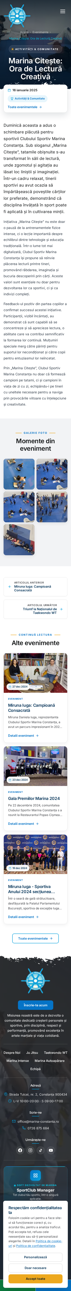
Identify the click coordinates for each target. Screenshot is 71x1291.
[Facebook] (20, 1150)
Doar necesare (35, 1268)
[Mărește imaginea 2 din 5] (52, 474)
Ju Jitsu (32, 1053)
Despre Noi (12, 1053)
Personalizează (35, 1257)
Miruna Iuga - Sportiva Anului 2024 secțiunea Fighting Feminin (29, 889)
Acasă (24, 32)
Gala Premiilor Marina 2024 (34, 798)
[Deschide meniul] (62, 11)
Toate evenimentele (22, 107)
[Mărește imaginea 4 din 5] (52, 506)
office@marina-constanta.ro (38, 1121)
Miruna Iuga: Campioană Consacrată (31, 708)
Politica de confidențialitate (35, 1246)
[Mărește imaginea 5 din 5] (19, 539)
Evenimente (40, 32)
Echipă (35, 1069)
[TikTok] (41, 1150)
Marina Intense (18, 1061)
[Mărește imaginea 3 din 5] (19, 506)
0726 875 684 (38, 1128)
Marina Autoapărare (49, 1061)
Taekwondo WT (55, 1053)
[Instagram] (30, 1150)
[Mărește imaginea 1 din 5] (19, 474)
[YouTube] (51, 1150)
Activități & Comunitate (30, 98)
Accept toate (35, 1279)
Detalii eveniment (21, 736)
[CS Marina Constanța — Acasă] (17, 11)
